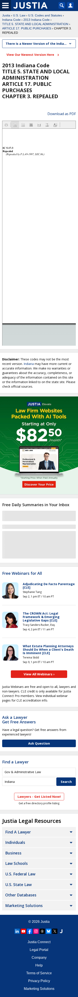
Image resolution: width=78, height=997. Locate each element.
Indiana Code (11, 19)
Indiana (29, 364)
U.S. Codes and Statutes (45, 15)
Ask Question (39, 743)
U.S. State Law (18, 884)
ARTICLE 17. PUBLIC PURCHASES (26, 28)
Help (39, 965)
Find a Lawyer (15, 761)
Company (39, 957)
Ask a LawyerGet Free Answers (19, 720)
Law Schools (16, 863)
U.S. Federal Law (20, 874)
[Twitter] (54, 931)
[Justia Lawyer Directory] (61, 931)
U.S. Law (19, 15)
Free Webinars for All (22, 573)
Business (13, 853)
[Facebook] (29, 931)
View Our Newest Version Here (30, 55)
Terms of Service (39, 973)
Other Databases (20, 894)
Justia (6, 15)
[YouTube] (23, 931)
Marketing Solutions (24, 905)
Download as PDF (61, 113)
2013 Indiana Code (36, 19)
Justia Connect (39, 942)
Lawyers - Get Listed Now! (39, 796)
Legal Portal (39, 950)
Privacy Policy (39, 981)
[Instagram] (36, 931)
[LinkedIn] (17, 931)
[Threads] (42, 931)
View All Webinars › (39, 674)
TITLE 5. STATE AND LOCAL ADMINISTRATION (35, 24)
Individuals (15, 842)
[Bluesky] (48, 931)
